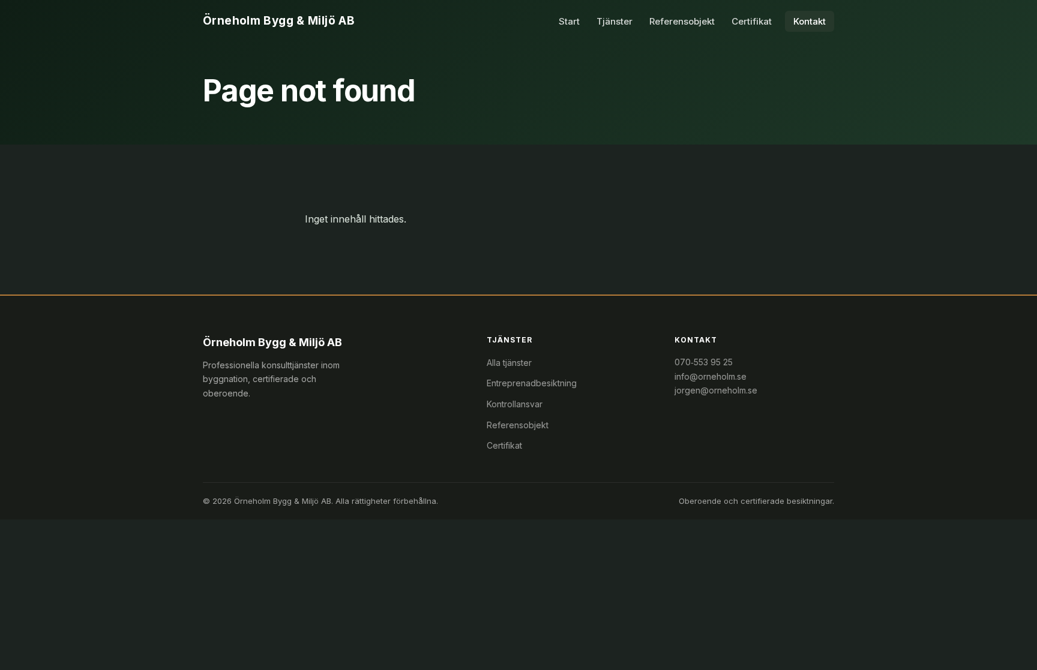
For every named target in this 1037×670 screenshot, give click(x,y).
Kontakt (809, 21)
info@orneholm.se (711, 376)
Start (569, 21)
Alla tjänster (509, 362)
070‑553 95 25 (704, 362)
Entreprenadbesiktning (532, 383)
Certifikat (752, 21)
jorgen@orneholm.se (716, 390)
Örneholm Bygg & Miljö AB (279, 21)
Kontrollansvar (515, 404)
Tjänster (615, 21)
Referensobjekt (682, 21)
